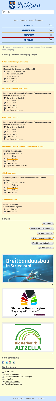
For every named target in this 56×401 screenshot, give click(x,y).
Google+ (10, 362)
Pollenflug (9, 379)
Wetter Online (10, 372)
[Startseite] (28, 4)
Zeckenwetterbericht (12, 382)
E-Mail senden (12, 108)
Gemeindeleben (18, 47)
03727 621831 (12, 158)
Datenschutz (40, 399)
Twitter (7, 362)
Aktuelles (23, 20)
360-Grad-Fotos (46, 233)
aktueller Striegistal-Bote (42, 228)
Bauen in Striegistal (33, 47)
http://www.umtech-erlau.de (17, 166)
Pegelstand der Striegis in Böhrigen (18, 377)
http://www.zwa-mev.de (15, 110)
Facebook (3, 362)
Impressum (30, 399)
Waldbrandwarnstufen (13, 384)
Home (15, 20)
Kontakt (31, 20)
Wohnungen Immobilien (43, 238)
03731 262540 (12, 187)
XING (14, 362)
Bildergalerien (47, 248)
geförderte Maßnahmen (43, 243)
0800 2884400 (12, 79)
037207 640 (11, 103)
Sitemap (39, 20)
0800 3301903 (12, 209)
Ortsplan (49, 224)
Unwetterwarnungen (13, 374)
